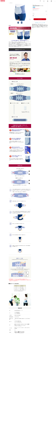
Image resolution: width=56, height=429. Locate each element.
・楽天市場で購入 (37, 22)
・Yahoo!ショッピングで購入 (42, 22)
